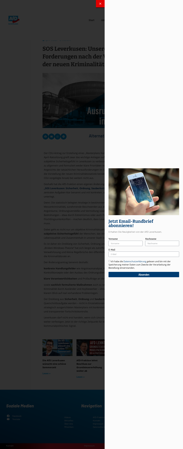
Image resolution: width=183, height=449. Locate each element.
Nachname (150, 239)
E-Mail (112, 250)
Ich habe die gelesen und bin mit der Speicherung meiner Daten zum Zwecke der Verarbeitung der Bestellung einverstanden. (140, 264)
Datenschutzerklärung (135, 261)
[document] (91, 224)
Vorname (113, 239)
